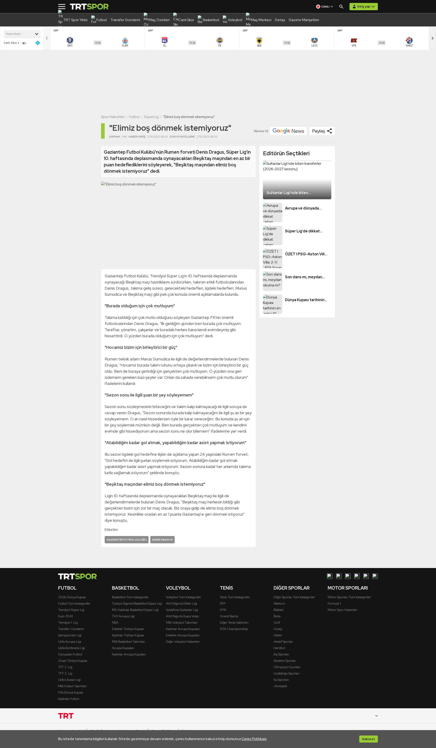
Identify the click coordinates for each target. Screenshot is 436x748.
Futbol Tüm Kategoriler (74, 603)
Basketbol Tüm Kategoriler (130, 597)
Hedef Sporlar (283, 642)
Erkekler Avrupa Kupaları (183, 635)
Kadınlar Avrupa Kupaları (129, 654)
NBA (115, 622)
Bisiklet (278, 610)
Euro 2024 (65, 616)
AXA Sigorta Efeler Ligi (181, 603)
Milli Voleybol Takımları (182, 622)
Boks (277, 616)
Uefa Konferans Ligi (71, 648)
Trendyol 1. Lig (68, 622)
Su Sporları (281, 680)
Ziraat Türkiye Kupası (72, 661)
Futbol (134, 116)
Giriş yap (363, 6)
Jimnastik (280, 686)
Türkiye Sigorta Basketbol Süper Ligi (137, 603)
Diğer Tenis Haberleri (234, 622)
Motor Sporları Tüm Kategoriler (349, 597)
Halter (278, 635)
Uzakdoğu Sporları (286, 673)
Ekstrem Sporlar (285, 661)
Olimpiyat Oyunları (287, 667)
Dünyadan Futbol (70, 654)
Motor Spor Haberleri (342, 610)
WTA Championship (234, 629)
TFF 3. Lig (65, 673)
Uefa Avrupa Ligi (69, 642)
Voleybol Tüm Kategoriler (183, 597)
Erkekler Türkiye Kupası (128, 629)
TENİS (226, 588)
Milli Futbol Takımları (72, 686)
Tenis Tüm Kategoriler (235, 597)
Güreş (278, 629)
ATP (222, 603)
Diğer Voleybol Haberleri (183, 642)
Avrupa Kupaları (123, 648)
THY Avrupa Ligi (123, 616)
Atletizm (279, 603)
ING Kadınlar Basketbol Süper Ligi (135, 610)
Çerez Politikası (254, 738)
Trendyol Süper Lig (71, 610)
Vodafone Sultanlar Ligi (182, 610)
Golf (277, 622)
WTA (223, 610)
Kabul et (368, 739)
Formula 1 (334, 603)
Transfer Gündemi (71, 629)
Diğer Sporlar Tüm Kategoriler (294, 597)
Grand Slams (229, 616)
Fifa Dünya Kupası (70, 692)
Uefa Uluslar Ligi (69, 680)
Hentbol (279, 648)
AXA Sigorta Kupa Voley (182, 616)
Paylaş (318, 131)
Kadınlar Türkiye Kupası (128, 635)
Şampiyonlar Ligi (70, 635)
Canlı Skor (10, 42)
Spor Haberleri (112, 116)
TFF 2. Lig (65, 667)
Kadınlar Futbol (68, 699)
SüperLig (151, 116)
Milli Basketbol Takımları (128, 642)
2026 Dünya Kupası (72, 597)
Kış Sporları (281, 654)
